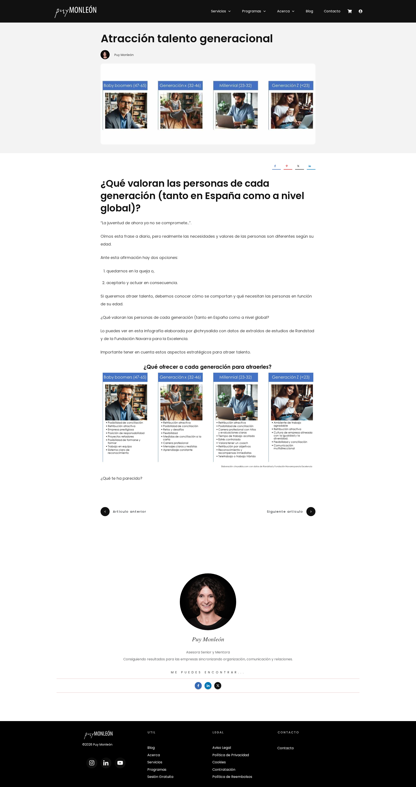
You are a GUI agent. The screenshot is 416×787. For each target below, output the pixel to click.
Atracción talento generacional (187, 38)
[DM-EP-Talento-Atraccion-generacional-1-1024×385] (208, 104)
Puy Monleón (124, 55)
